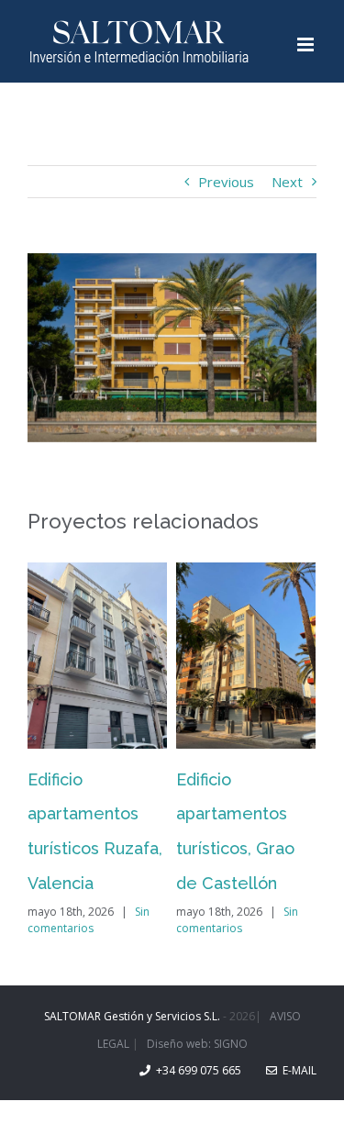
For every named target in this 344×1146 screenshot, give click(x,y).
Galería (97, 655)
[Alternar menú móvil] (306, 44)
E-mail (296, 1070)
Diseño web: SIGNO (197, 1043)
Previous (226, 181)
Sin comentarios (89, 920)
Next (287, 181)
